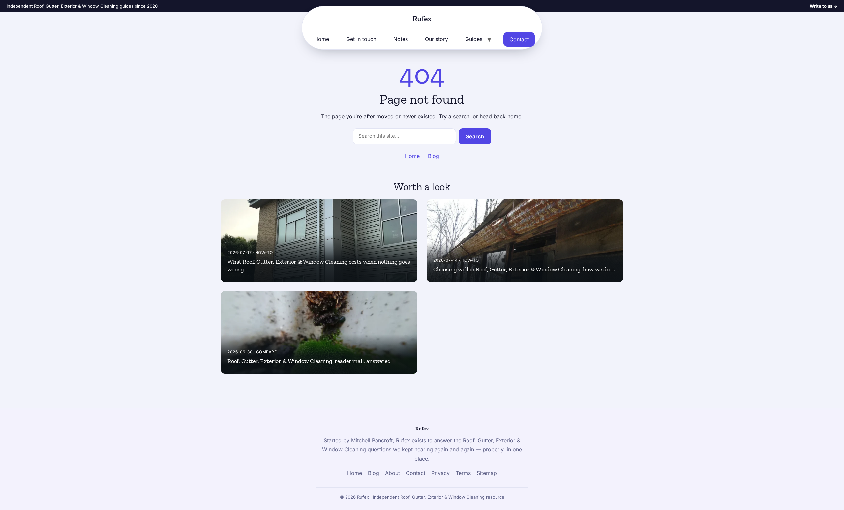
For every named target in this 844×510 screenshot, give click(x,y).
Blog (433, 156)
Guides (473, 39)
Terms (463, 473)
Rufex (422, 18)
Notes (400, 39)
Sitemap (487, 473)
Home (321, 39)
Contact (519, 39)
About (392, 473)
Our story (436, 39)
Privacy (440, 473)
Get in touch (361, 39)
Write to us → (823, 6)
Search (475, 136)
